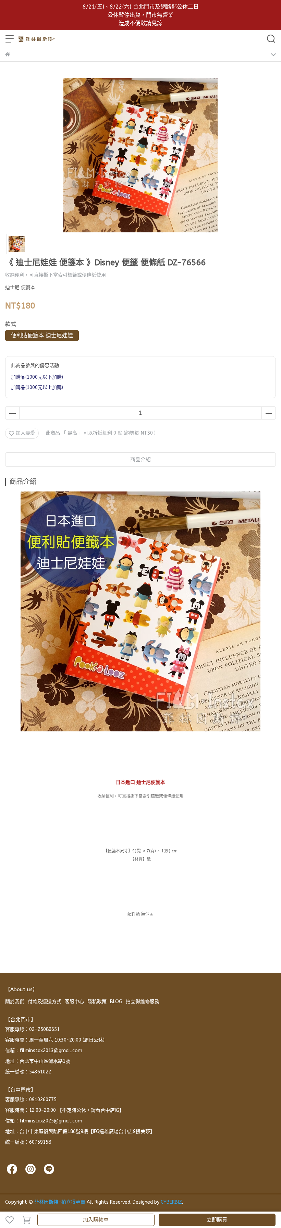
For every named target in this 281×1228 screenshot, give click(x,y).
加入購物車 (96, 1220)
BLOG (116, 1002)
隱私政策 (97, 1002)
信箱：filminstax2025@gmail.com (43, 1121)
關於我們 (14, 1002)
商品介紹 (140, 460)
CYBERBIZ (171, 1202)
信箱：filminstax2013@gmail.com (43, 1051)
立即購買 (217, 1220)
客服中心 (74, 1002)
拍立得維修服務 (142, 1002)
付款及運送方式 (44, 1002)
